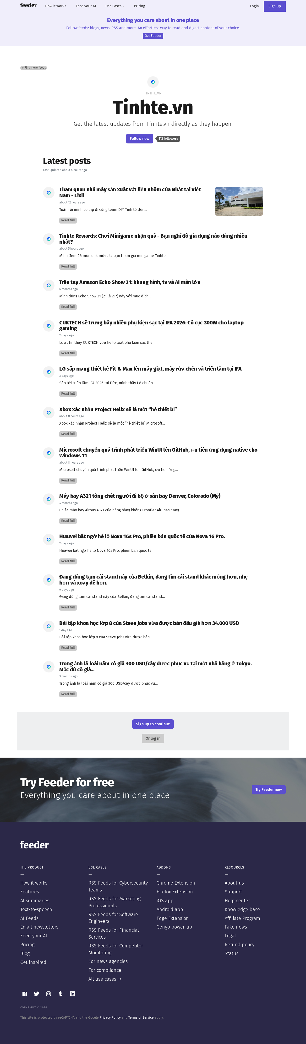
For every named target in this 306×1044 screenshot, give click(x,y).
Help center (237, 900)
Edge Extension (173, 918)
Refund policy (239, 944)
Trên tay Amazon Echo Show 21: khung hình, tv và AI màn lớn (130, 282)
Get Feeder (153, 36)
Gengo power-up (174, 927)
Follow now (139, 139)
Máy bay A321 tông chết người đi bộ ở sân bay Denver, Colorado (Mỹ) (139, 496)
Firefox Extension (175, 892)
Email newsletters (39, 927)
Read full (68, 220)
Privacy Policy (110, 1017)
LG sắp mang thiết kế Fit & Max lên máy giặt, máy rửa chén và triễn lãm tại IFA (150, 369)
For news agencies (108, 961)
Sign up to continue (153, 724)
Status (231, 953)
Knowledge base (242, 909)
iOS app (165, 900)
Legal (230, 936)
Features (29, 892)
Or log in (153, 738)
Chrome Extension (176, 883)
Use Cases (113, 6)
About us (234, 883)
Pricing (139, 6)
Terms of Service (141, 1017)
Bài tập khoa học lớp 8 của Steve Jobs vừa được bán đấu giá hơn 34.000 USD (149, 623)
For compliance (104, 970)
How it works (55, 6)
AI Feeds (29, 918)
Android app (170, 909)
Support (233, 892)
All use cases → (105, 979)
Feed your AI (86, 6)
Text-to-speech (36, 909)
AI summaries (34, 900)
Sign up (274, 6)
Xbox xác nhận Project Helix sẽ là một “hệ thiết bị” (118, 409)
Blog (25, 953)
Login (254, 6)
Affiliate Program (242, 918)
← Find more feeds (33, 67)
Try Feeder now (269, 790)
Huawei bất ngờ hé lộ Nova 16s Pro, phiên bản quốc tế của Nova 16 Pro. (142, 536)
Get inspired (33, 962)
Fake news (236, 927)
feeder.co (28, 5)
